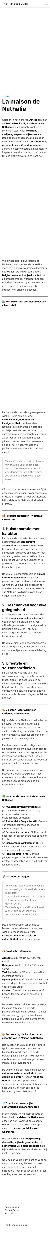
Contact (9, 1213)
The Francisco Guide (15, 3)
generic (6, 96)
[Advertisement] (25, 49)
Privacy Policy (12, 1210)
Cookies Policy (12, 1207)
